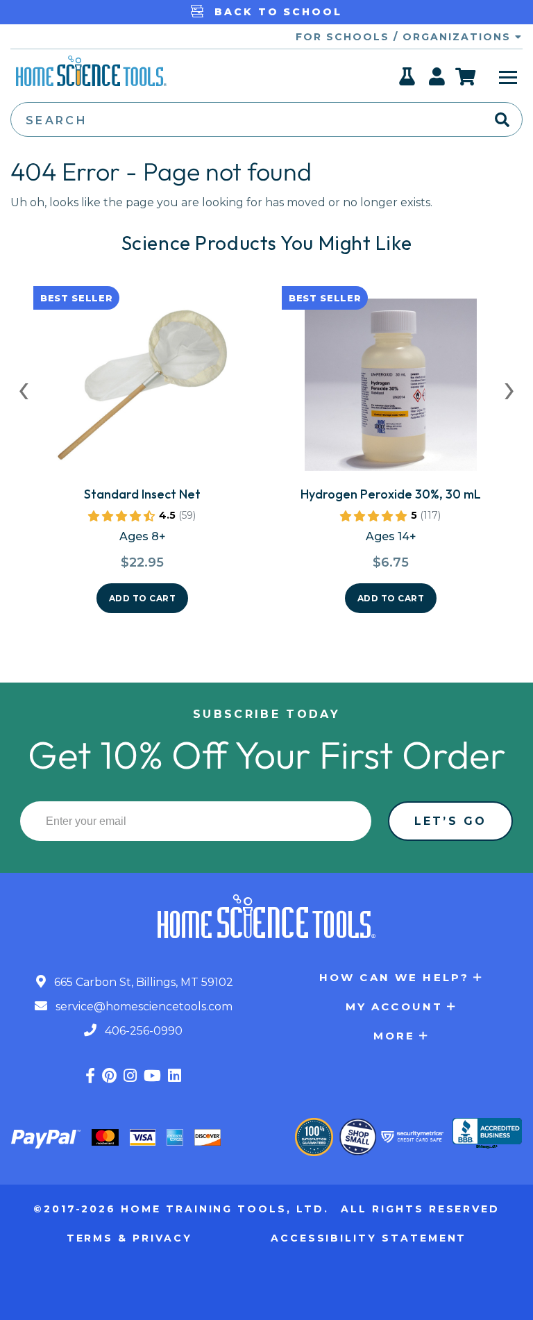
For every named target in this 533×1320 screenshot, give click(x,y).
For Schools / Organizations (405, 37)
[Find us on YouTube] (152, 1076)
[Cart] (466, 76)
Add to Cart (142, 598)
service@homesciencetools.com (142, 1006)
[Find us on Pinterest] (109, 1076)
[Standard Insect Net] (142, 390)
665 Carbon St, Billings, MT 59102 (142, 982)
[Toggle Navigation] (508, 76)
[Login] (437, 80)
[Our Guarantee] (314, 1137)
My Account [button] (394, 1006)
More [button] (394, 1035)
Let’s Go (450, 821)
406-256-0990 (142, 1030)
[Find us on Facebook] (90, 1076)
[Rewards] (407, 80)
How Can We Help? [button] (394, 977)
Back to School (276, 12)
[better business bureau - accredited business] (487, 1134)
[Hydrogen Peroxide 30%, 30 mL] (390, 390)
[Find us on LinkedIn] (174, 1076)
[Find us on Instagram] (130, 1076)
